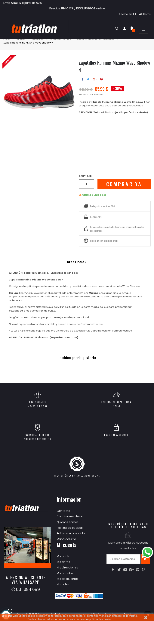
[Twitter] (119, 569)
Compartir (82, 79)
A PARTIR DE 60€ (38, 406)
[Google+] (131, 569)
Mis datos (63, 562)
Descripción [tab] (77, 262)
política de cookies (100, 619)
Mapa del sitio (66, 539)
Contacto (63, 511)
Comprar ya (124, 184)
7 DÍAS (116, 406)
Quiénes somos (68, 522)
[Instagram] (144, 569)
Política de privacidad (72, 533)
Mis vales (63, 584)
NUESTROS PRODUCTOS (37, 439)
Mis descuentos (68, 579)
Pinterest (101, 79)
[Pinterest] (137, 569)
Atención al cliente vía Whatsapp (26, 579)
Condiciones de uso (71, 516)
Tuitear (88, 79)
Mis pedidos (65, 573)
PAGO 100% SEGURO (116, 434)
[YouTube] (125, 569)
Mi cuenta (63, 556)
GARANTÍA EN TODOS (38, 434)
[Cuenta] (124, 29)
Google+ (95, 79)
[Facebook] (113, 569)
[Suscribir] (145, 559)
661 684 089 (28, 589)
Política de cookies (70, 528)
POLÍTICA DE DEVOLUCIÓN (116, 402)
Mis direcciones (67, 567)
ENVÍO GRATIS (37, 402)
